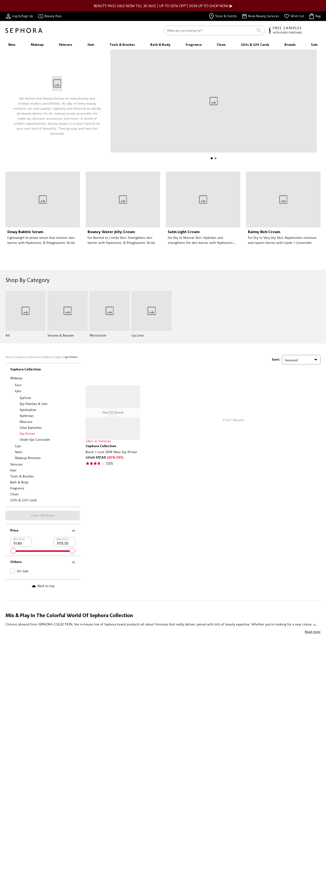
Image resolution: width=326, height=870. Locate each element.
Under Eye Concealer (35, 439)
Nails (18, 452)
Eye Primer (27, 433)
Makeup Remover (28, 458)
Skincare (16, 464)
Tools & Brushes (22, 476)
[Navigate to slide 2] (215, 158)
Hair (13, 470)
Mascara (26, 422)
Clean (14, 494)
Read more (313, 631)
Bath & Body (19, 482)
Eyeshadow (28, 410)
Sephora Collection (28, 357)
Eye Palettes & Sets (33, 404)
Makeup (48, 357)
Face (18, 385)
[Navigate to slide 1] (212, 158)
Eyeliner (25, 398)
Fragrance (17, 488)
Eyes (59, 357)
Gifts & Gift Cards (23, 500)
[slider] (13, 551)
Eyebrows (27, 416)
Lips (18, 446)
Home (9, 357)
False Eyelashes (31, 427)
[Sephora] (23, 30)
